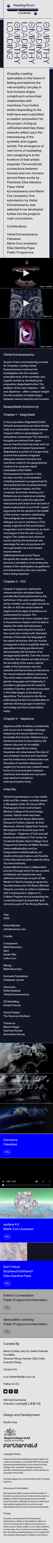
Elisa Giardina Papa (21, 247)
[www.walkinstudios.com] (18, 848)
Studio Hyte (10, 1422)
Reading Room (24, 5)
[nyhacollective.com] (15, 867)
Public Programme (20, 252)
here (5, 1532)
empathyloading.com (21, 1464)
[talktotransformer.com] (17, 555)
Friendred (14, 238)
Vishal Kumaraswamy (22, 234)
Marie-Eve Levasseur (22, 243)
